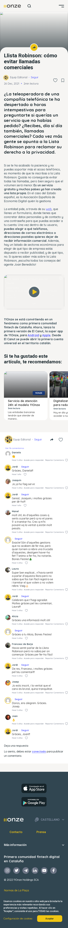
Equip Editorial (18, 77)
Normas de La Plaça (16, 890)
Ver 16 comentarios (14, 448)
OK (34, 303)
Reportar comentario (54, 460)
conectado (39, 751)
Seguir (34, 77)
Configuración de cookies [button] (17, 918)
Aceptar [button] (49, 918)
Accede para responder (34, 460)
